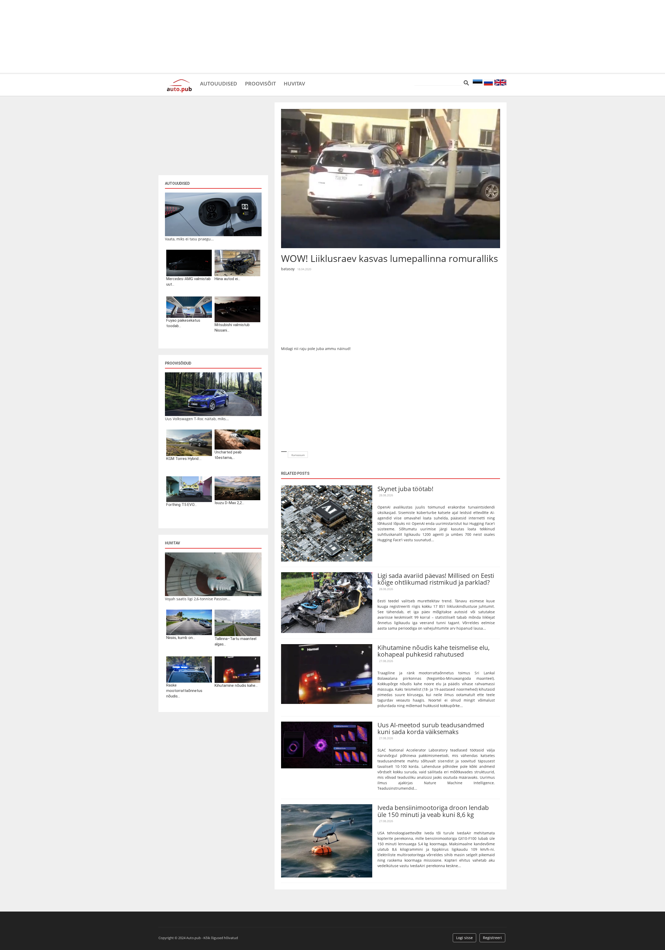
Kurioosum (298, 455)
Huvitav (294, 83)
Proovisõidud (178, 363)
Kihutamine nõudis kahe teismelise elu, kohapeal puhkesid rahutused (433, 650)
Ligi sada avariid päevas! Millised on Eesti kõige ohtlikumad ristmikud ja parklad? (435, 578)
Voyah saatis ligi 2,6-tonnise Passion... (197, 598)
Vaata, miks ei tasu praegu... (189, 238)
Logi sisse (464, 937)
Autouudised (218, 83)
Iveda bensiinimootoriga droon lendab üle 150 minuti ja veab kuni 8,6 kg (433, 811)
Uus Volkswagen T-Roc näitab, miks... (197, 418)
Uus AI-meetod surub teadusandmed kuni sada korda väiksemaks (430, 728)
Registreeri (492, 937)
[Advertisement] (332, 36)
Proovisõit (260, 83)
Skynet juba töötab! (405, 488)
